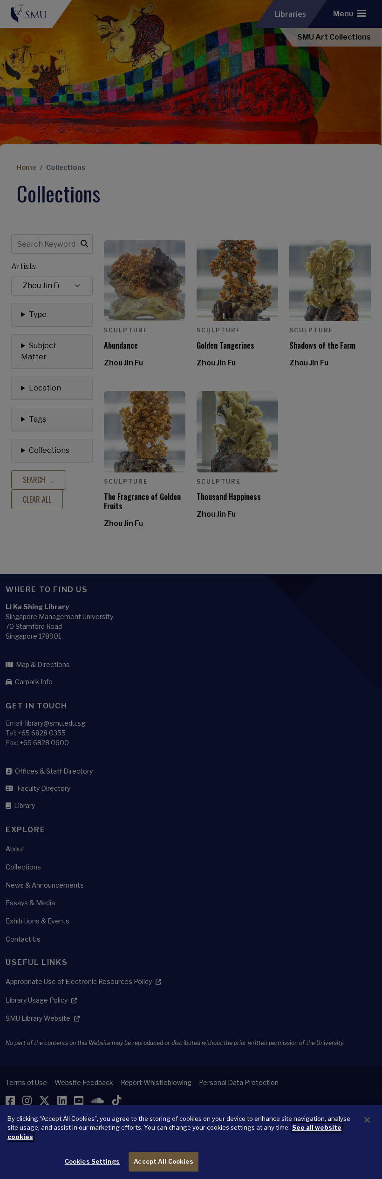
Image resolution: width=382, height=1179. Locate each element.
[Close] (367, 1120)
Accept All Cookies (163, 1161)
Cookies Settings (92, 1161)
